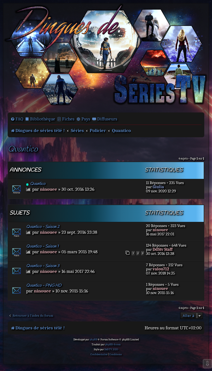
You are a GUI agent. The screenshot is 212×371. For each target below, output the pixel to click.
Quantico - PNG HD (43, 285)
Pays (85, 119)
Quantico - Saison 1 (42, 246)
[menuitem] (16, 119)
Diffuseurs (107, 119)
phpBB (93, 339)
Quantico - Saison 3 (42, 266)
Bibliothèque (42, 119)
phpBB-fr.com (113, 344)
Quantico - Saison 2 (43, 227)
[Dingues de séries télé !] (106, 57)
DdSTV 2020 (111, 349)
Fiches (68, 119)
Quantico (23, 149)
